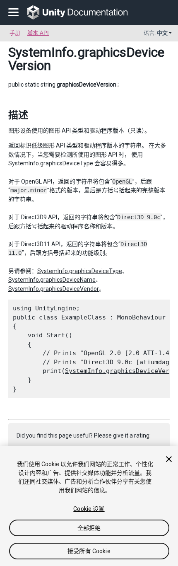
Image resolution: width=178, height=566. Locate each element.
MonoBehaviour (141, 317)
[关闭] (169, 459)
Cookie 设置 (88, 509)
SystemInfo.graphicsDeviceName (52, 279)
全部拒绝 (89, 528)
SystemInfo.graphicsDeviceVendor (53, 288)
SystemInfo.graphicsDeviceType (50, 163)
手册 (15, 33)
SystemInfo (41, 52)
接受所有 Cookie (89, 551)
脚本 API (38, 33)
